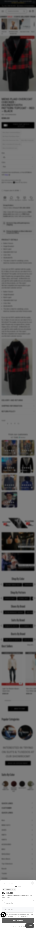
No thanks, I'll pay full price (18, 926)
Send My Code (18, 920)
